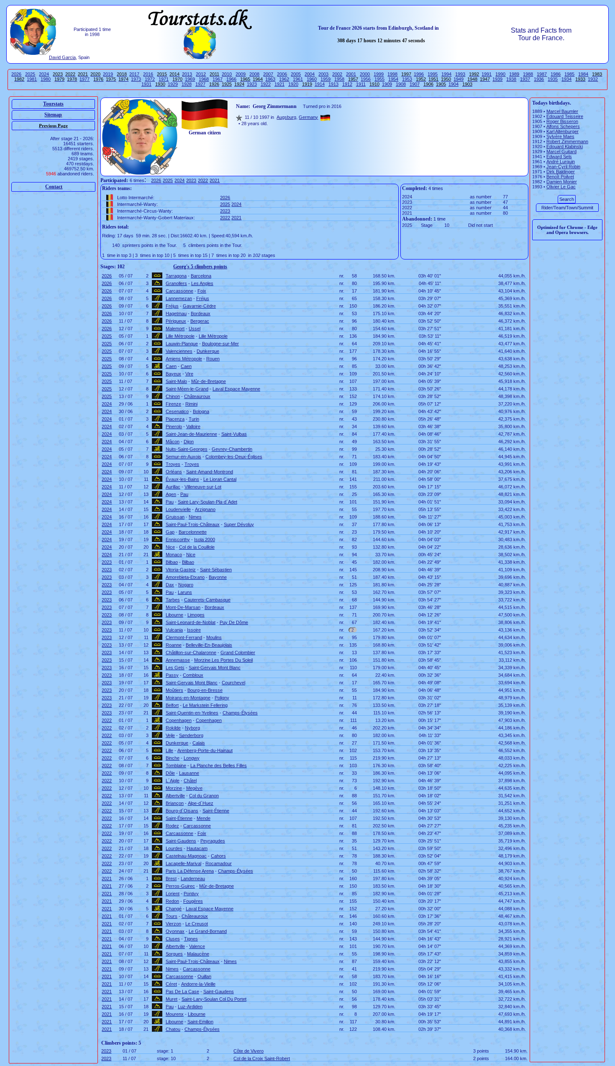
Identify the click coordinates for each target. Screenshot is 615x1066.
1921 (279, 84)
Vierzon (173, 923)
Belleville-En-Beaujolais (209, 644)
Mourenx (175, 1014)
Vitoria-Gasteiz (181, 569)
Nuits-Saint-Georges (187, 449)
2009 (241, 74)
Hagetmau (176, 313)
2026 (16, 74)
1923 (252, 84)
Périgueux (176, 321)
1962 (284, 79)
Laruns (185, 592)
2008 (254, 74)
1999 (379, 74)
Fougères (193, 901)
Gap (170, 531)
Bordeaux (200, 313)
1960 (312, 79)
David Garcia (62, 57)
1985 (569, 74)
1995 (433, 74)
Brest (171, 878)
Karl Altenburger (562, 131)
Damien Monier (561, 181)
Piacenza (175, 418)
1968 (204, 79)
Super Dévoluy (239, 524)
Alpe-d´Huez (200, 803)
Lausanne (189, 773)
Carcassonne (179, 290)
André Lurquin (560, 161)
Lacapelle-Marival (183, 863)
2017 (134, 74)
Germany (308, 117)
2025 (30, 74)
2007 (268, 74)
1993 (460, 74)
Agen (171, 494)
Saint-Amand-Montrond (209, 471)
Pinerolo (174, 426)
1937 (525, 79)
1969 (190, 79)
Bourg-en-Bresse (205, 690)
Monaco (174, 554)
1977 (84, 79)
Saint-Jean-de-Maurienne (191, 434)
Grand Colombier (237, 652)
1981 (32, 79)
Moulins (214, 637)
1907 (415, 84)
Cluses (173, 938)
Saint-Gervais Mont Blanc (215, 667)
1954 (393, 79)
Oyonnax (175, 931)
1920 (293, 84)
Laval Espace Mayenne (236, 388)
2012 (201, 74)
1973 (136, 79)
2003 (323, 74)
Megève (194, 788)
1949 (459, 79)
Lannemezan (179, 298)
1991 (487, 74)
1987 (542, 74)
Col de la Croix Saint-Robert (261, 1058)
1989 (514, 74)
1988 (528, 74)
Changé (174, 908)
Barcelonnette (193, 531)
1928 (187, 84)
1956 (366, 79)
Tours (171, 916)
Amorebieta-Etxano (185, 577)
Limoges (196, 614)
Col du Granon (204, 795)
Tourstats (53, 104)
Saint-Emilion (200, 1021)
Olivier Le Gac (561, 186)
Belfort (172, 705)
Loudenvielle (178, 509)
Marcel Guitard (561, 151)
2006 (282, 74)
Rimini (191, 403)
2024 (44, 74)
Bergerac (199, 321)
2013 (187, 74)
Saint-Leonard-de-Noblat (190, 622)
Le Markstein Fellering (205, 705)
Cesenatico (177, 411)
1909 (387, 84)
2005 (296, 74)
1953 (407, 79)
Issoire (194, 629)
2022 (203, 180)
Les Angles (202, 283)
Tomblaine (176, 765)
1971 (164, 79)
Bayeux (173, 373)
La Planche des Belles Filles (218, 765)
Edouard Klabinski (564, 146)
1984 (583, 74)
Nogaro (185, 584)
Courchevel (233, 682)
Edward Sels (559, 156)
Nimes (195, 516)
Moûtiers (174, 690)
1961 (298, 79)
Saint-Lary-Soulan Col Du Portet (214, 999)
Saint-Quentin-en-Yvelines (192, 712)
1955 (379, 79)
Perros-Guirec (180, 886)
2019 (108, 74)
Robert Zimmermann (567, 141)
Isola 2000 (204, 539)
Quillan (204, 976)
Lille (169, 750)
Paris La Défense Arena (190, 870)
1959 (325, 79)
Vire (189, 373)
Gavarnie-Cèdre (199, 305)
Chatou (173, 1029)
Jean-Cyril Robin (563, 166)
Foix (201, 290)
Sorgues (174, 953)
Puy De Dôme (234, 622)
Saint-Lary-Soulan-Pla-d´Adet (207, 501)
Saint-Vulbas (234, 434)
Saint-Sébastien (216, 569)
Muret (171, 999)
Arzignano (205, 509)
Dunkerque (208, 351)
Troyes (173, 464)
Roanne (174, 644)
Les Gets (175, 667)
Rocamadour (218, 863)
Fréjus (202, 298)
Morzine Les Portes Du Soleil (223, 660)
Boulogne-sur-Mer (220, 343)
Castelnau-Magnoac (186, 855)
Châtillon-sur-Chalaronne (191, 652)
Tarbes (173, 599)
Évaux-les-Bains (182, 479)
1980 (46, 79)
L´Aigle (172, 780)
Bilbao (172, 562)
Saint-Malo (176, 381)
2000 (365, 74)
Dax (170, 584)
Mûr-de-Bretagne (208, 381)
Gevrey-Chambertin (232, 449)
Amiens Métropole (184, 358)
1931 (146, 84)
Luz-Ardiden (190, 1006)
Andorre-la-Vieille (198, 983)
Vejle (170, 735)
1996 (419, 74)
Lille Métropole (180, 336)
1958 (339, 79)
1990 (500, 74)
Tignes (191, 938)
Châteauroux (197, 396)
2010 (227, 74)
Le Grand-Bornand (208, 931)
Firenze (173, 403)
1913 (333, 84)
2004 (310, 74)
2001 (351, 74)
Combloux (193, 675)
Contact (53, 187)
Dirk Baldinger (560, 171)
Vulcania (174, 629)
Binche (172, 757)
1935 (553, 79)
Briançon (175, 803)
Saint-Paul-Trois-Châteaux (193, 524)
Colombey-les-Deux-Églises (233, 456)
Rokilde (173, 727)
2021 (215, 180)
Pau (184, 494)
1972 (150, 79)
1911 (361, 84)
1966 (231, 79)
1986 (556, 74)
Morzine (174, 788)
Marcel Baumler (562, 111)
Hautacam (197, 848)
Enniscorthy (178, 539)
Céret (171, 983)
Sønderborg (191, 735)
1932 (593, 79)
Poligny (222, 697)
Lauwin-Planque (182, 343)
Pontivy (191, 893)
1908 (401, 84)
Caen (171, 366)
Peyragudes (212, 840)
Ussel (194, 328)
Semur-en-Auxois (183, 456)
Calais (198, 742)
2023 (191, 180)
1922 (266, 84)
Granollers (176, 283)
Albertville (175, 795)
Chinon (173, 396)
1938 (511, 79)
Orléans (174, 471)
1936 (539, 79)
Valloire (193, 426)
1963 (270, 79)
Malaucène (198, 953)
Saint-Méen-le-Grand (187, 388)
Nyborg (192, 727)
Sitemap (53, 115)
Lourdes (174, 848)
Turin (194, 418)
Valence (197, 946)
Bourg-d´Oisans (182, 810)
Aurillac (173, 486)
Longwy (192, 757)
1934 (566, 79)
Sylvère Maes (560, 136)
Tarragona (176, 275)
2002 (337, 74)
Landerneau (193, 878)
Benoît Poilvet (560, 176)
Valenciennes (179, 351)
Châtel (190, 780)
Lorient (172, 893)
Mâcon (172, 441)
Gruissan (175, 516)
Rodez (172, 825)
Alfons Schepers (563, 126)
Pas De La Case (182, 991)
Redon (172, 901)
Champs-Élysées (240, 712)
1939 (497, 79)
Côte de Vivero (248, 1050)
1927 (200, 84)
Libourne (174, 614)
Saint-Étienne (215, 810)
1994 (446, 74)
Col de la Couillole (197, 547)
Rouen (213, 358)
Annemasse (178, 660)
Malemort (175, 328)
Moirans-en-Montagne (188, 697)
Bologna (201, 411)
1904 (453, 84)
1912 (347, 84)
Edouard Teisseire (564, 116)
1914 (320, 84)
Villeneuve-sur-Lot (202, 486)
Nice (170, 547)
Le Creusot (196, 923)
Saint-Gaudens (181, 840)
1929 (173, 84)
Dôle (170, 773)
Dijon (189, 441)
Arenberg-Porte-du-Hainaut (205, 750)
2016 (148, 74)
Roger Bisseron (562, 121)
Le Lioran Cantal (219, 479)
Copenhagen (179, 720)
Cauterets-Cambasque (207, 599)
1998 (392, 74)
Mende (203, 818)
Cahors (218, 855)
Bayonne (218, 577)
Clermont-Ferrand (184, 637)
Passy (172, 675)
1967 (218, 79)
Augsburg (286, 117)
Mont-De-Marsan (183, 607)
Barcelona (201, 275)
